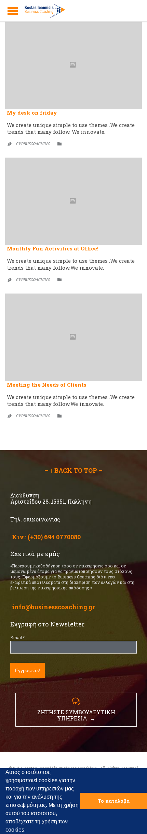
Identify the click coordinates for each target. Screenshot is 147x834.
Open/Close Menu (13, 11)
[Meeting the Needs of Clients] (73, 337)
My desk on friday (32, 112)
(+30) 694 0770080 (54, 537)
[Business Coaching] (44, 10)
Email (17, 637)
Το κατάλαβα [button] (114, 801)
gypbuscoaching (33, 143)
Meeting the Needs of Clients (46, 384)
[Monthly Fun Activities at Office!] (73, 201)
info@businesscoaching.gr (53, 607)
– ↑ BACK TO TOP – (73, 470)
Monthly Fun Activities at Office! (52, 248)
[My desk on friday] (73, 65)
